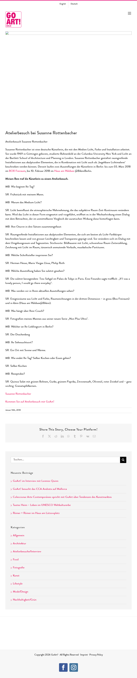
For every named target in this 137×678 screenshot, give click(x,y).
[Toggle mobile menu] (130, 13)
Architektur (19, 543)
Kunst (16, 575)
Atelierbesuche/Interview (27, 551)
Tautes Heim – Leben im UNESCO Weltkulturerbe (42, 505)
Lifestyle (17, 583)
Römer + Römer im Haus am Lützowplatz (36, 513)
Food (16, 559)
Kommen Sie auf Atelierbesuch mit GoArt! (29, 402)
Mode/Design (20, 592)
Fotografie (18, 567)
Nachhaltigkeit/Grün (24, 600)
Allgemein (18, 535)
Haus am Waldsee (64, 171)
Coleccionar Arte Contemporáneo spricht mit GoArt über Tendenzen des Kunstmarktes (62, 497)
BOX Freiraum (17, 171)
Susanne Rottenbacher (18, 394)
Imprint (84, 655)
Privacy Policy (96, 655)
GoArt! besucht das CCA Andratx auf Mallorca (40, 489)
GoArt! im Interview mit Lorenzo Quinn (35, 481)
